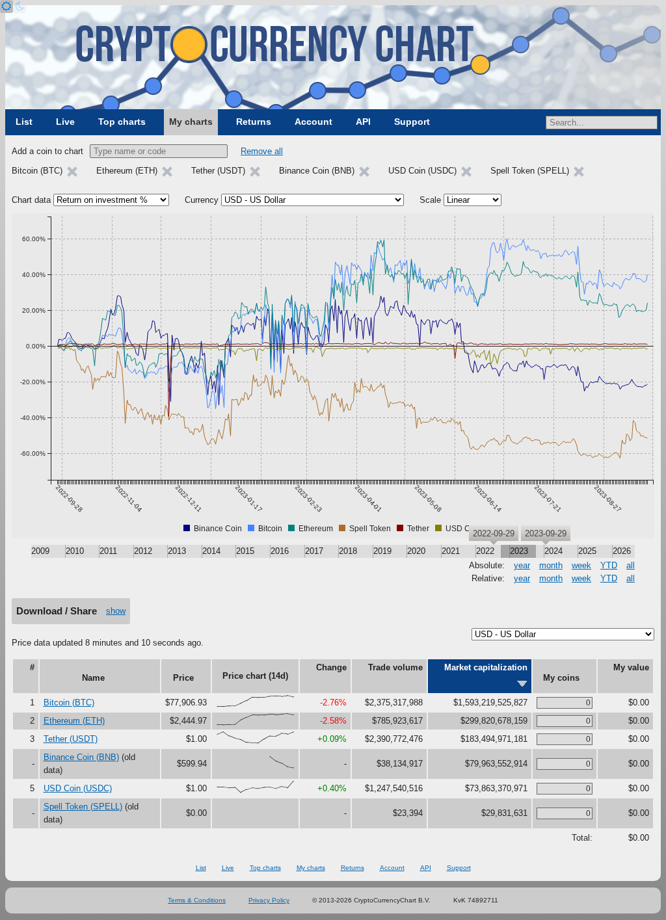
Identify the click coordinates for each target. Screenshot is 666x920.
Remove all (262, 151)
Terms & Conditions (197, 900)
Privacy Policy (268, 900)
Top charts (122, 121)
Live (65, 121)
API (363, 121)
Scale (430, 200)
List (24, 121)
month (551, 565)
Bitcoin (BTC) (69, 702)
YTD (608, 565)
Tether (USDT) (71, 739)
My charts (191, 121)
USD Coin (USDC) (78, 788)
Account (313, 121)
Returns (253, 121)
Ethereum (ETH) (74, 721)
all (630, 565)
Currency (202, 200)
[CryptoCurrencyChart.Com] (333, 57)
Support (412, 121)
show (116, 611)
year (522, 565)
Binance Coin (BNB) (81, 757)
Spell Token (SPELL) (83, 806)
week (581, 565)
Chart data (31, 200)
